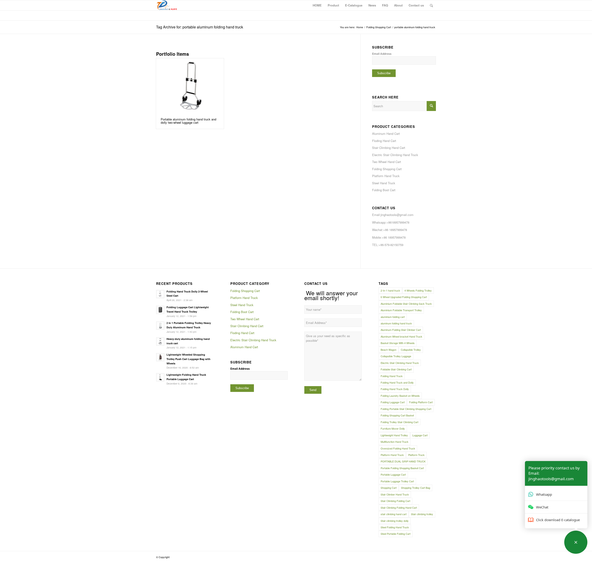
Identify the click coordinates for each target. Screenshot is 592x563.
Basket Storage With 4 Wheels (398, 343)
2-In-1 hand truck (390, 290)
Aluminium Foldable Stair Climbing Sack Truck (406, 303)
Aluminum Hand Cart (386, 133)
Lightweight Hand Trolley (394, 435)
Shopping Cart (389, 487)
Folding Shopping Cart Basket (397, 415)
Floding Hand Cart (384, 140)
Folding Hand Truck (392, 376)
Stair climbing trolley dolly (395, 521)
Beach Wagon (388, 349)
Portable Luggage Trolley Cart (397, 481)
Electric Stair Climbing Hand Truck (395, 155)
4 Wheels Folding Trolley (418, 290)
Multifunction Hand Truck (394, 441)
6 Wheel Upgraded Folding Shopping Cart (404, 297)
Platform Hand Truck (386, 176)
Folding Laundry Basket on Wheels (400, 395)
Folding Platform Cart (421, 402)
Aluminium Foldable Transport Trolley (401, 310)
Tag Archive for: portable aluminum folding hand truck (199, 27)
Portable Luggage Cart (393, 474)
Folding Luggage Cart (393, 402)
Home (359, 27)
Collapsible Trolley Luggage (396, 356)
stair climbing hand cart (394, 514)
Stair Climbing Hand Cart (388, 147)
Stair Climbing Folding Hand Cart (399, 507)
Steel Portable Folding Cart (395, 533)
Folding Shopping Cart (378, 27)
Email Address (382, 54)
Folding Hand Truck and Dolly (397, 382)
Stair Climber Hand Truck (395, 494)
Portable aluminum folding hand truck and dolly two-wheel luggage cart (188, 121)
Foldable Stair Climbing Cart (396, 369)
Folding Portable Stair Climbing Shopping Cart (406, 409)
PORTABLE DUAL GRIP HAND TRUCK (403, 461)
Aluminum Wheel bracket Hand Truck (401, 336)
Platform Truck (416, 455)
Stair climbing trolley (422, 514)
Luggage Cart (420, 435)
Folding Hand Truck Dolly (395, 389)
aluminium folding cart (393, 317)
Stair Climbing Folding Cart (395, 501)
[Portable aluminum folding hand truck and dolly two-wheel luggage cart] (190, 85)
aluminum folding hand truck (396, 323)
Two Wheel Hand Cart (386, 162)
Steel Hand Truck (383, 183)
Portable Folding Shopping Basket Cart (402, 468)
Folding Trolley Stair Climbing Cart (399, 422)
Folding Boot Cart (383, 190)
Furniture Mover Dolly (393, 428)
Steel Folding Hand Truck (395, 527)
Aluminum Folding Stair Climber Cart (401, 330)
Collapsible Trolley (411, 349)
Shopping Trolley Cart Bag (415, 487)
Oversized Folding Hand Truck (398, 448)
